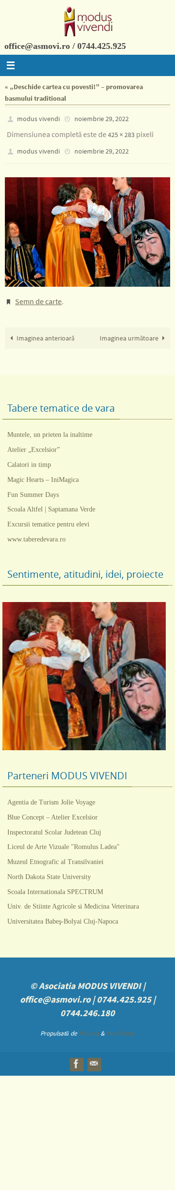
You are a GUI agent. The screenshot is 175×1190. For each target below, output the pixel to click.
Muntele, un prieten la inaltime (49, 425)
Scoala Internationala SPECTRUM (55, 882)
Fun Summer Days (33, 485)
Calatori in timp (29, 455)
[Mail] (94, 1055)
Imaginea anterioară (45, 329)
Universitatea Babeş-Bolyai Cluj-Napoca (62, 912)
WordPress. (120, 1024)
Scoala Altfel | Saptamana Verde (51, 500)
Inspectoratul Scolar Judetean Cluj (54, 822)
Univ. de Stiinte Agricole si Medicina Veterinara (73, 897)
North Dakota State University (49, 867)
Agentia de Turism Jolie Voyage (51, 793)
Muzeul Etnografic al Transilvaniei (55, 852)
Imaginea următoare (129, 329)
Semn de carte (38, 294)
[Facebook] (76, 1055)
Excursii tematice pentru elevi (48, 515)
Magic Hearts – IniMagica (43, 470)
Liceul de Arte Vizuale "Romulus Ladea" (63, 837)
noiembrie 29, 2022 (101, 118)
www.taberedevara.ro (36, 530)
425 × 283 (121, 132)
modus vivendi (38, 118)
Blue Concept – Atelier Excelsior (52, 808)
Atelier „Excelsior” (33, 440)
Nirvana (88, 1024)
